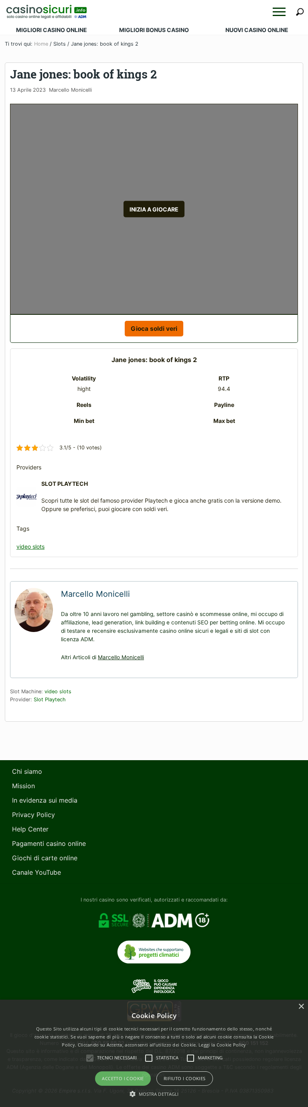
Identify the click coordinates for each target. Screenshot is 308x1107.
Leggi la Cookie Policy (222, 1045)
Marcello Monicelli (121, 657)
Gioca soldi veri (154, 328)
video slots (30, 546)
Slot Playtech (50, 699)
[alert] (154, 1053)
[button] (279, 12)
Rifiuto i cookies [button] (185, 1078)
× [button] (301, 1007)
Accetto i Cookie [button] (123, 1078)
